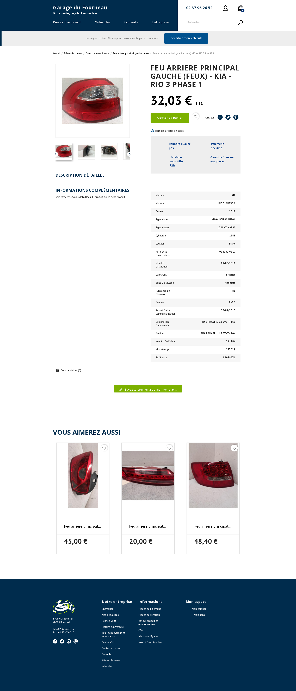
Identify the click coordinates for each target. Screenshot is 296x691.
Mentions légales (148, 636)
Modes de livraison (149, 614)
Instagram (75, 641)
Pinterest (235, 117)
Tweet (228, 117)
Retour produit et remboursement (148, 622)
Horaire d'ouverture (113, 626)
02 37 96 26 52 (199, 7)
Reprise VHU (109, 620)
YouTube (69, 641)
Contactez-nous (111, 648)
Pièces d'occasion (67, 22)
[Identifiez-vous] (225, 8)
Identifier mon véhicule (186, 38)
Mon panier (200, 614)
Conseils (131, 22)
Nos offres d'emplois (150, 642)
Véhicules (103, 22)
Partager (220, 117)
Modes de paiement (149, 608)
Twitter (62, 641)
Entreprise (160, 22)
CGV (140, 630)
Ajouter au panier (170, 118)
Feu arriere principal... (82, 526)
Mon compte (199, 608)
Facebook (55, 641)
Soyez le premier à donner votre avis (150, 389)
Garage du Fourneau (80, 7)
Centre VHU (108, 642)
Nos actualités (110, 614)
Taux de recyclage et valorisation (113, 634)
